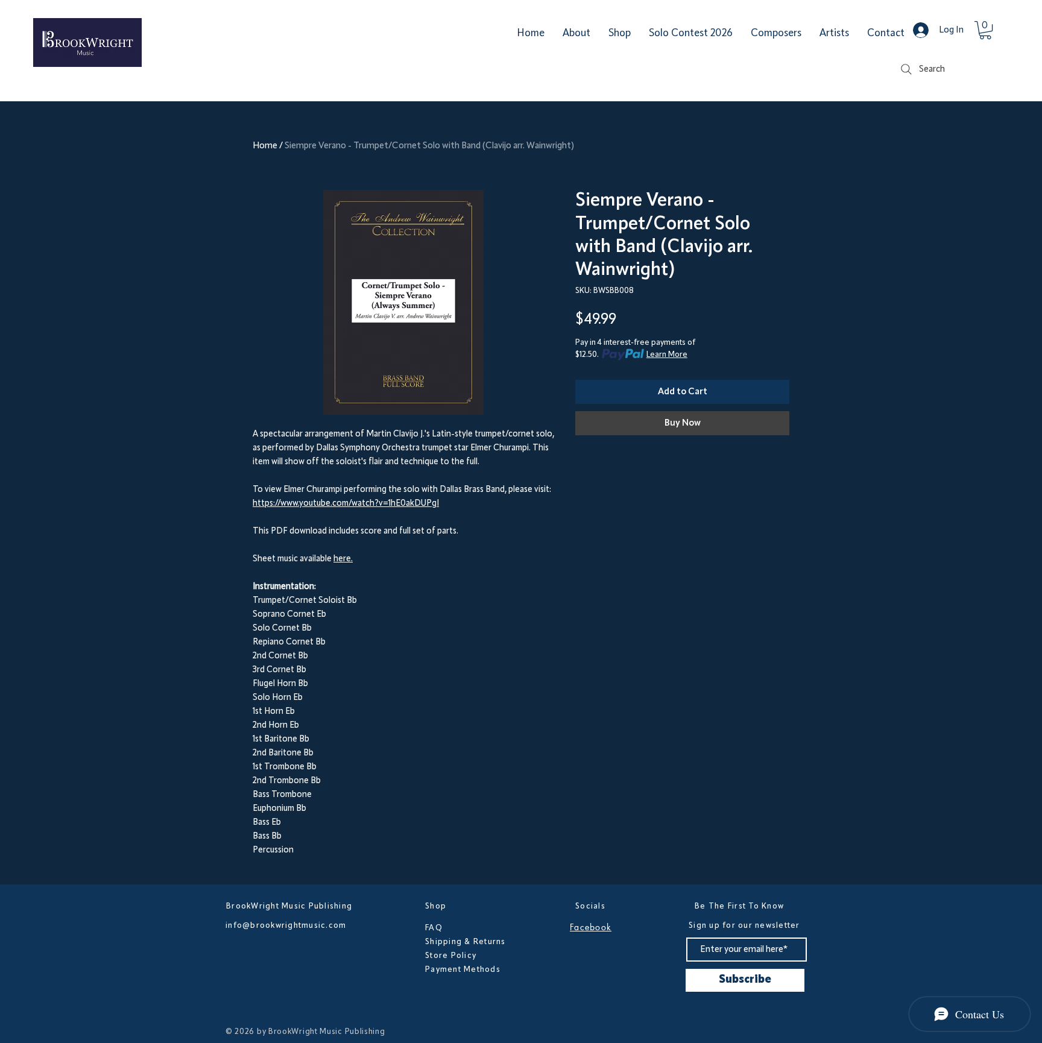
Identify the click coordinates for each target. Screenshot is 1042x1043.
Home (265, 146)
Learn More (666, 354)
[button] (985, 30)
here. (343, 559)
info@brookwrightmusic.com (286, 925)
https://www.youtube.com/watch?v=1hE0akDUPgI (346, 503)
